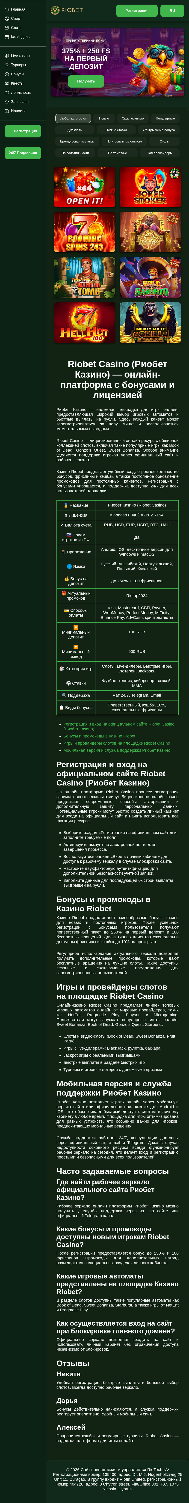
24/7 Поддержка (23, 153)
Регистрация (137, 11)
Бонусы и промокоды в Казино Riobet (99, 736)
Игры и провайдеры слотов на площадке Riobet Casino (116, 743)
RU (172, 11)
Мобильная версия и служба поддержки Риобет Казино (116, 750)
